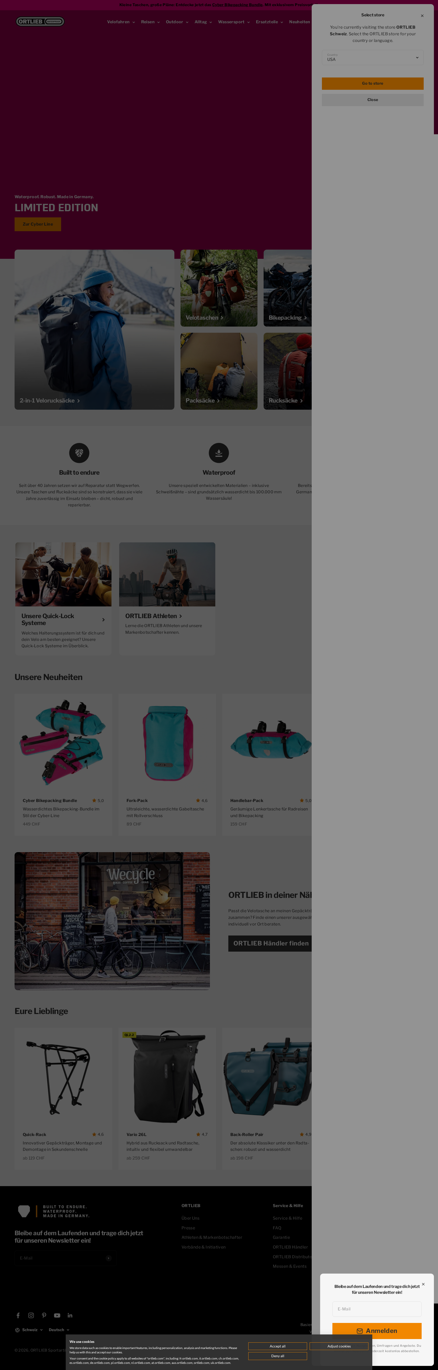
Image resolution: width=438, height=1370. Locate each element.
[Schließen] (423, 1284)
